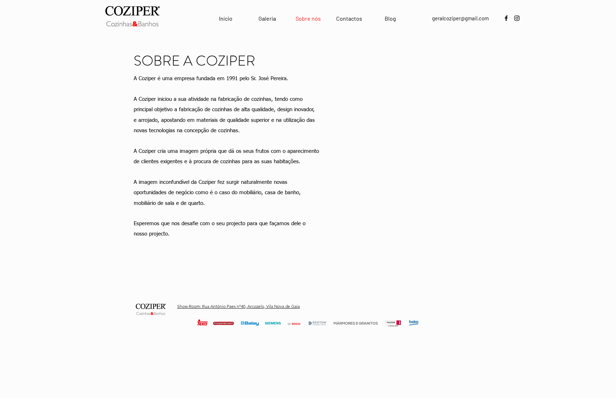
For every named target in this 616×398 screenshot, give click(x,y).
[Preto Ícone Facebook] (506, 18)
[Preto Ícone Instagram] (516, 18)
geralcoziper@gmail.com (460, 18)
